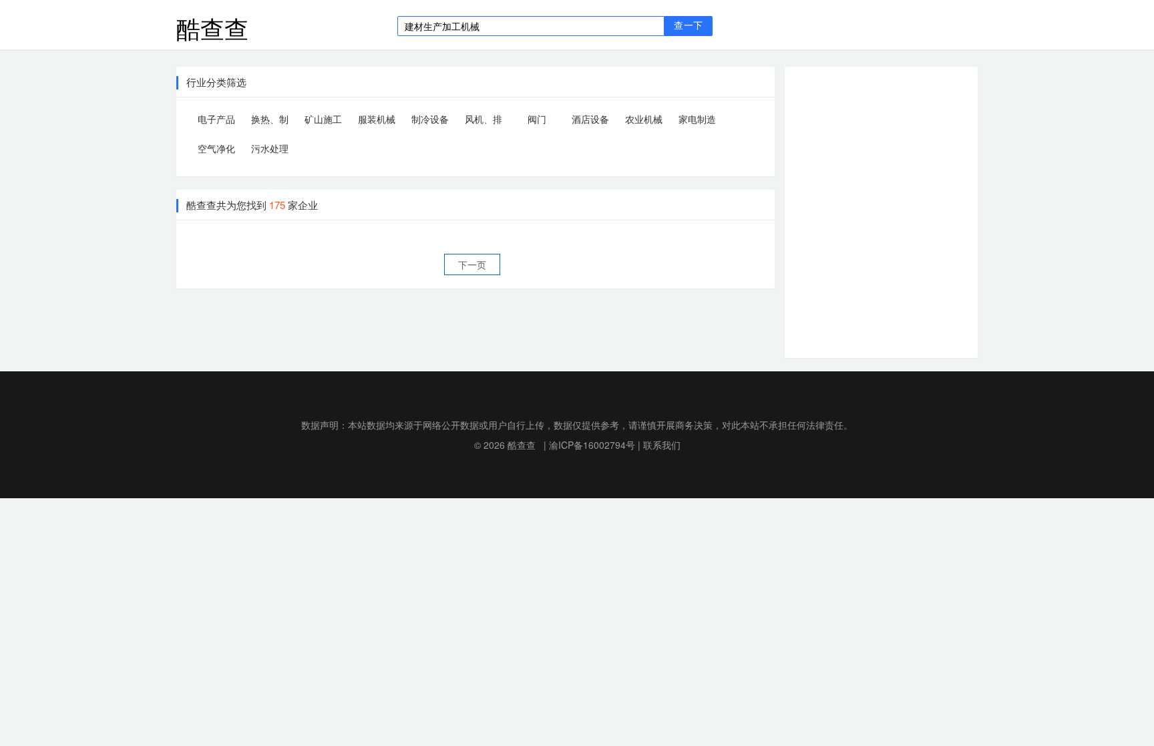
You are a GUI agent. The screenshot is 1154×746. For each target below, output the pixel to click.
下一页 (472, 264)
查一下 (688, 26)
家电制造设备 (697, 121)
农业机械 (643, 119)
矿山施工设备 (323, 121)
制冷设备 (430, 119)
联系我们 (662, 444)
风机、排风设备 (483, 121)
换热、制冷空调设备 (269, 121)
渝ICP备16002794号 (592, 444)
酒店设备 (590, 119)
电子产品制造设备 (216, 121)
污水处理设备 (269, 151)
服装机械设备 (376, 121)
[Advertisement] (891, 210)
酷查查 (212, 25)
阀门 (537, 119)
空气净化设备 (216, 151)
